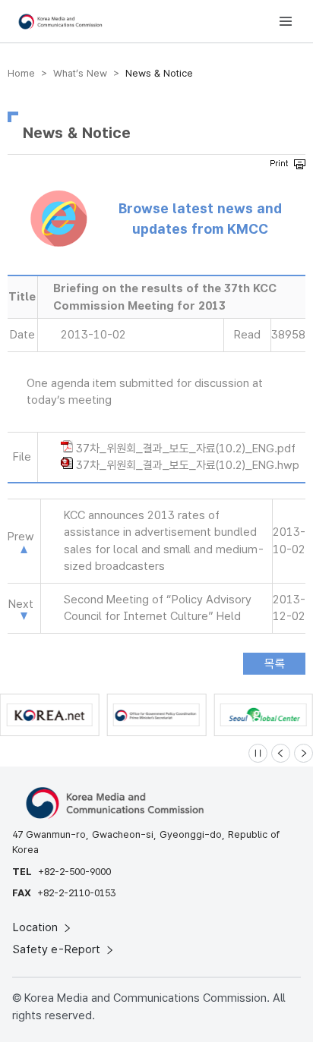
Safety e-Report (58, 949)
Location (37, 927)
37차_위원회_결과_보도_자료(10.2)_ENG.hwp (187, 465)
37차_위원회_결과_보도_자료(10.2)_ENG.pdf (186, 448)
